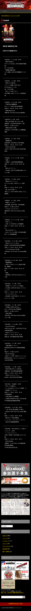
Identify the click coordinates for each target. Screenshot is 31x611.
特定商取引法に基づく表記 (15, 603)
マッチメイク (5, 541)
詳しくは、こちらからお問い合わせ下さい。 (12, 592)
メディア (4, 543)
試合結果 (4, 548)
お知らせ (4, 535)
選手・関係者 (5, 551)
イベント (4, 538)
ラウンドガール (6, 546)
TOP (11, 15)
